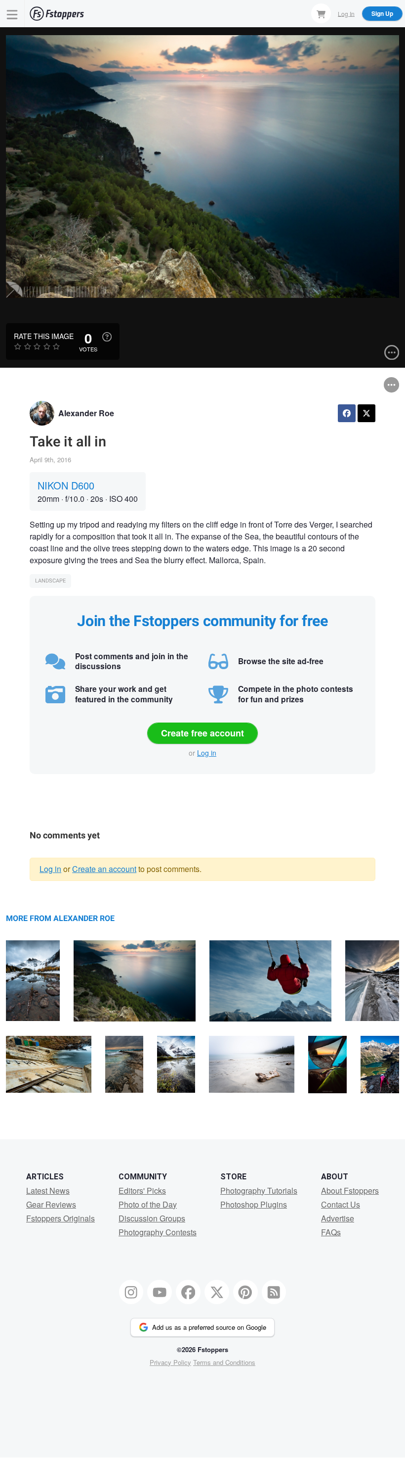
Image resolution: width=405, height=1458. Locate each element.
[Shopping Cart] (321, 13)
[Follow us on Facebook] (188, 1292)
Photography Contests (158, 1232)
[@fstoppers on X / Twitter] (216, 1292)
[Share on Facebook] (347, 413)
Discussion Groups (152, 1218)
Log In (346, 13)
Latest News (48, 1190)
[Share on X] (366, 413)
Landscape (50, 581)
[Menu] (12, 13)
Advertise (337, 1218)
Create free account (202, 733)
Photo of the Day (148, 1204)
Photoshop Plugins (253, 1204)
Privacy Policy (170, 1362)
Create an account (104, 869)
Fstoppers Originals (60, 1218)
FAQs (331, 1232)
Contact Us (340, 1204)
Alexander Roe (86, 413)
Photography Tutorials (258, 1190)
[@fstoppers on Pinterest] (245, 1292)
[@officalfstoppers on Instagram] (131, 1292)
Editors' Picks (142, 1190)
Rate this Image (44, 336)
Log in (206, 753)
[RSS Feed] (274, 1292)
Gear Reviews (51, 1204)
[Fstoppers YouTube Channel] (159, 1292)
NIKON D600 (66, 485)
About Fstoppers (350, 1190)
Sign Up (382, 13)
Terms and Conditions (224, 1362)
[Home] (57, 13)
